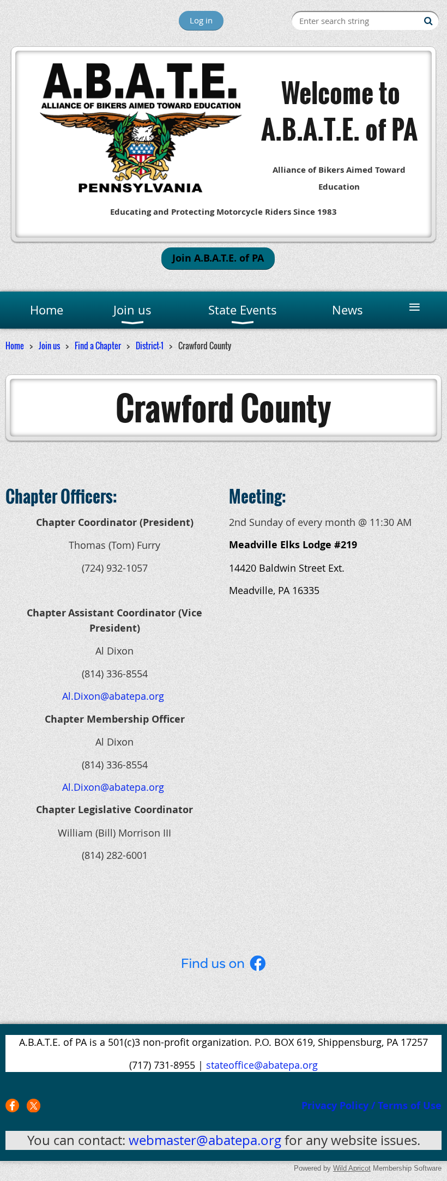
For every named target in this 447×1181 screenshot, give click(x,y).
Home (14, 346)
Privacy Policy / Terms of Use (371, 1105)
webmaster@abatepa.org (205, 1140)
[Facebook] (12, 1105)
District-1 (150, 346)
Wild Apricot (352, 1168)
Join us (49, 346)
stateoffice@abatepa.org (262, 1064)
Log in (201, 20)
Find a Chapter (98, 346)
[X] (33, 1105)
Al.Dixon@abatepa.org (113, 695)
